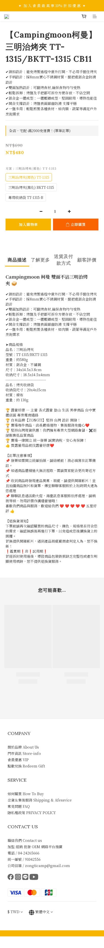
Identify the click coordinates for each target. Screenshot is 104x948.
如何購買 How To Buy (26, 793)
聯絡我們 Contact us (25, 840)
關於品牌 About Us (23, 747)
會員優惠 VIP (18, 759)
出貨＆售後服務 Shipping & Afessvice (40, 800)
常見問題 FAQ (19, 806)
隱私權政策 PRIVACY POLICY (32, 812)
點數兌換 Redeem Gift (26, 765)
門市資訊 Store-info (24, 753)
